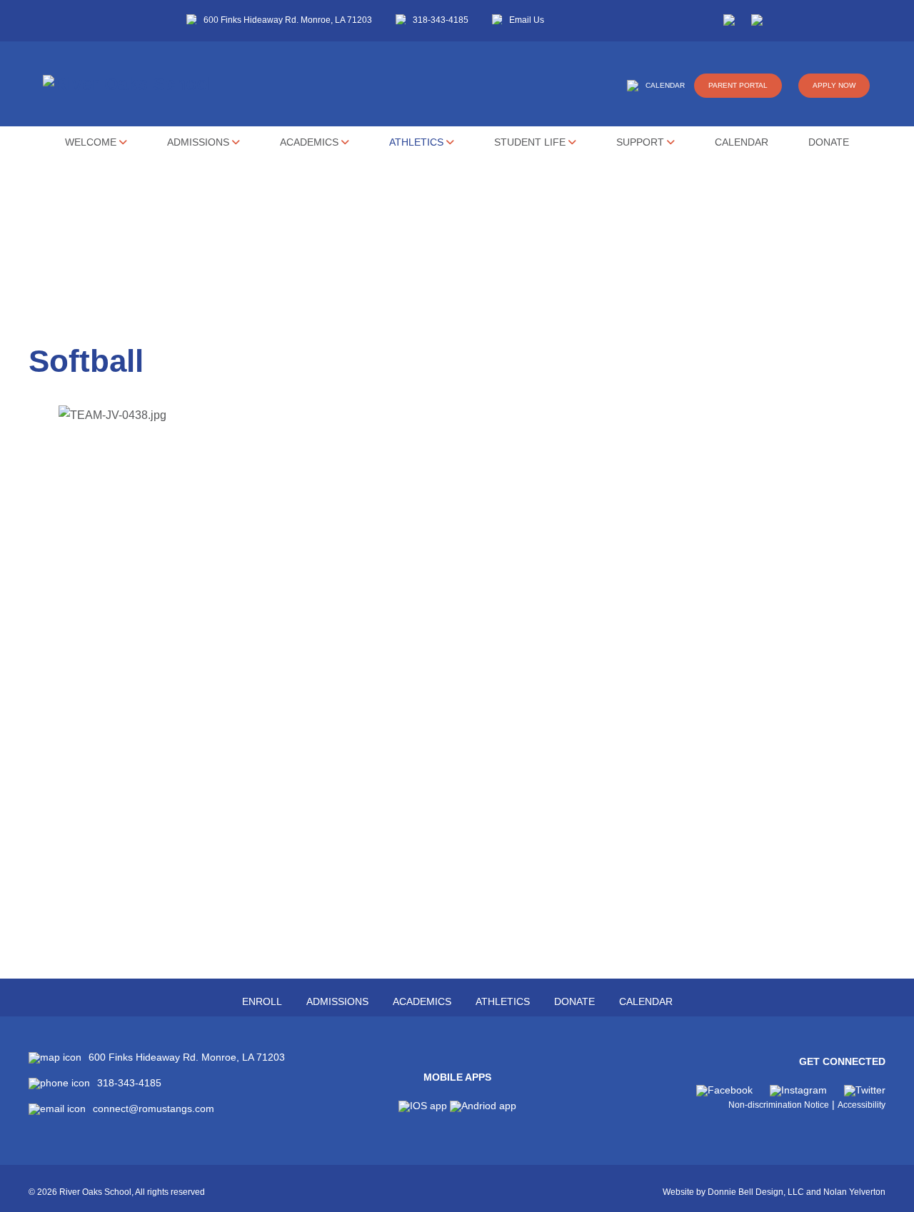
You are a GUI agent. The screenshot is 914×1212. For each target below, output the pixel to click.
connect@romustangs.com (153, 1109)
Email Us (526, 20)
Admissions (199, 142)
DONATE (574, 1001)
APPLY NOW (834, 85)
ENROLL (262, 1001)
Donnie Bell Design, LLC (756, 1192)
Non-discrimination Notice (778, 1105)
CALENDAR (665, 85)
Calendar (741, 142)
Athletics (417, 142)
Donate (828, 142)
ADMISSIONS (337, 1001)
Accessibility (861, 1105)
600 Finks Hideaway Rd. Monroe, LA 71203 (288, 20)
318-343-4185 (440, 20)
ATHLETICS (503, 1001)
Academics (310, 142)
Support (641, 142)
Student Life (531, 142)
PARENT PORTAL (738, 85)
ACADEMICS (422, 1001)
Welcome (92, 142)
